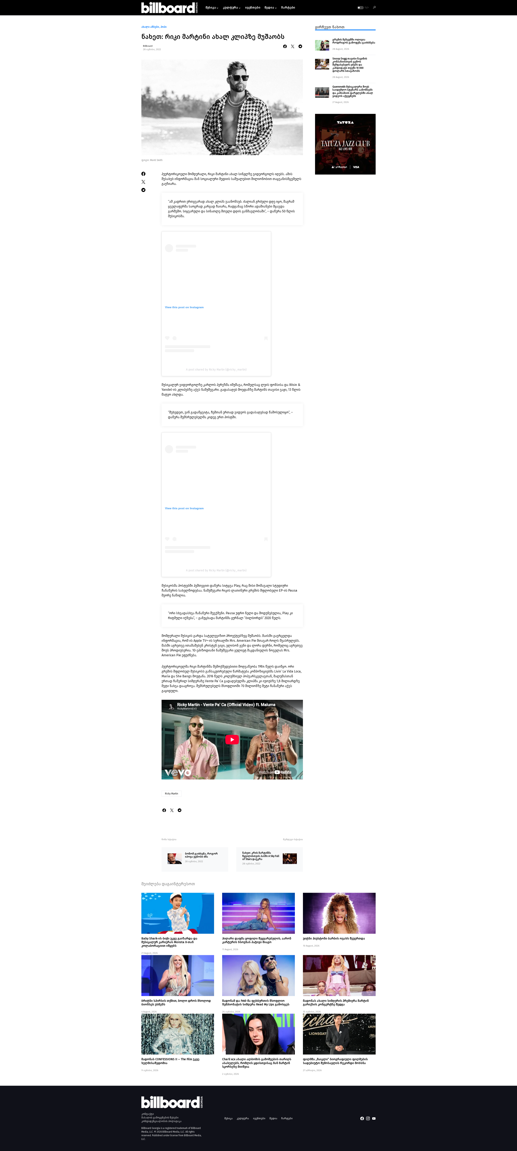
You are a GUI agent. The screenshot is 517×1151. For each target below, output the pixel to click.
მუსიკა (228, 1118)
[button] (362, 7)
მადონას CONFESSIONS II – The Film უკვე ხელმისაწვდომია (170, 1061)
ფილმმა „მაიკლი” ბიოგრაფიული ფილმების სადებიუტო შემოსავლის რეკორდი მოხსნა (335, 1061)
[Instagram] (368, 1118)
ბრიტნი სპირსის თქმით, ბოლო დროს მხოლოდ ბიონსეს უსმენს (176, 1002)
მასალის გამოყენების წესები (160, 1117)
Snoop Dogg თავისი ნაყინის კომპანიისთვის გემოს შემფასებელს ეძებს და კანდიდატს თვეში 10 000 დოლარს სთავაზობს (349, 64)
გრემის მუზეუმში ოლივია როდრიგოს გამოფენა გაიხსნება (353, 41)
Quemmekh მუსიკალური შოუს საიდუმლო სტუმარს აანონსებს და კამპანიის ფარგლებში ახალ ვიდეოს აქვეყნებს (352, 91)
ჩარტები (287, 1118)
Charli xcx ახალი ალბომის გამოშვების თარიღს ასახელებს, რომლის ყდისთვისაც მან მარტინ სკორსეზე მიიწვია (256, 1062)
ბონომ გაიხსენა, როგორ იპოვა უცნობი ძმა (201, 855)
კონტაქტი (147, 1114)
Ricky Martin (171, 793)
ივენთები (259, 1118)
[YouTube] (374, 1118)
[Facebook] (362, 1118)
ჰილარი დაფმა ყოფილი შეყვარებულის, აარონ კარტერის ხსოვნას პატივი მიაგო (256, 940)
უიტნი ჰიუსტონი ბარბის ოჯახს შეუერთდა (334, 938)
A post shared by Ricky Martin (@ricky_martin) (216, 369)
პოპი (164, 26)
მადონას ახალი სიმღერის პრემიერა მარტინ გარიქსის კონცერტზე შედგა (336, 1002)
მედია (273, 1118)
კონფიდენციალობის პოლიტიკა (161, 1121)
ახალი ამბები (150, 26)
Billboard (147, 46)
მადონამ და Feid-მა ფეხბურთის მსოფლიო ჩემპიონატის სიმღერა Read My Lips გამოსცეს (255, 1002)
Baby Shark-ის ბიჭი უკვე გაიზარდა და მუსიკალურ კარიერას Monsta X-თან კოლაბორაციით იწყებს (169, 942)
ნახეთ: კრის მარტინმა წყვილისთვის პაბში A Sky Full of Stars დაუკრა (260, 856)
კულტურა (243, 1118)
